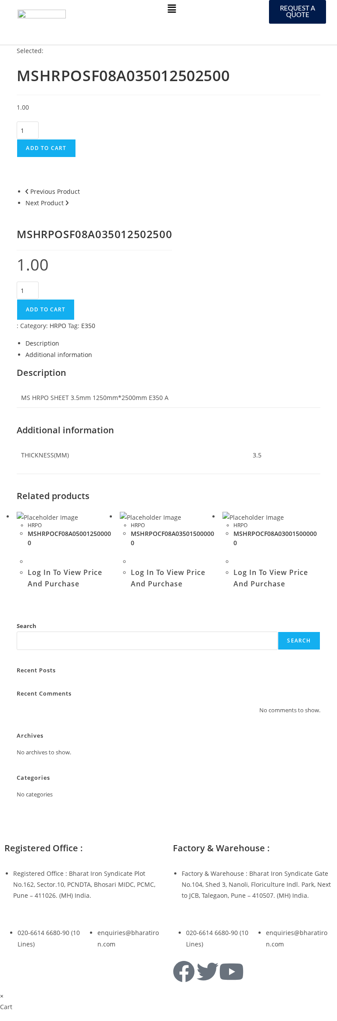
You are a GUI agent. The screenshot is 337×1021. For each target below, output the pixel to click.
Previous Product (55, 191)
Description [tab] (42, 343)
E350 (88, 325)
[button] (171, 8)
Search (26, 626)
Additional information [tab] (58, 354)
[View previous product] (27, 191)
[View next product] (66, 203)
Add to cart (46, 148)
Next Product (44, 203)
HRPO (58, 325)
